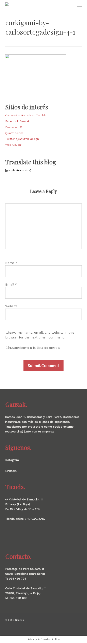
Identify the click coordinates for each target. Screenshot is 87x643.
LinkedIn (11, 470)
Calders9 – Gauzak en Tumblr (25, 115)
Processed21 (13, 127)
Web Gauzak (13, 144)
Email (11, 284)
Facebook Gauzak (17, 121)
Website (11, 306)
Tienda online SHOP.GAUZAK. (25, 518)
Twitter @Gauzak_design (22, 138)
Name (11, 263)
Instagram (12, 460)
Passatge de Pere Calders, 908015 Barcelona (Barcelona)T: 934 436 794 (25, 573)
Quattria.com (14, 133)
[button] (79, 5)
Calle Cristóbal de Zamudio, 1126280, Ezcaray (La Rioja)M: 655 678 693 (25, 593)
